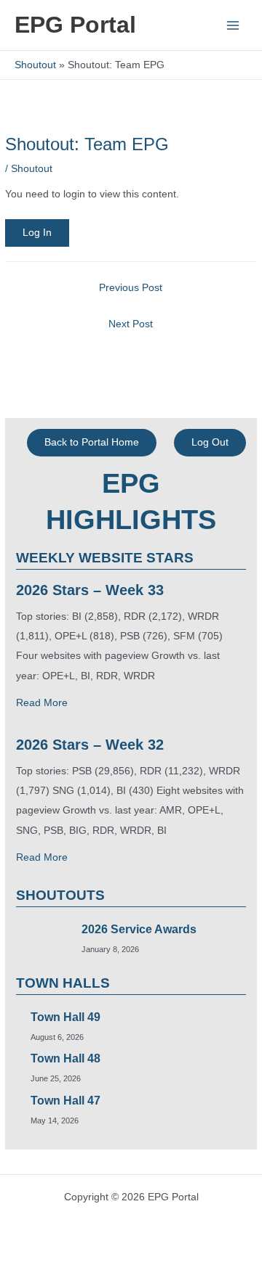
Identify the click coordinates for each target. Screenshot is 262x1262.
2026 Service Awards (139, 929)
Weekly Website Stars (105, 557)
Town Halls (63, 983)
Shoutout (31, 168)
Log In (37, 232)
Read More (42, 702)
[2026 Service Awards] (36, 938)
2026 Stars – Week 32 (90, 745)
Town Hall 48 (65, 1058)
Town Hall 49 (65, 1017)
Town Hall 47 (65, 1100)
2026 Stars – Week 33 (90, 590)
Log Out (210, 442)
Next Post (130, 324)
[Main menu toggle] (233, 25)
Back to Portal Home (91, 442)
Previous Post (130, 287)
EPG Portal (75, 25)
